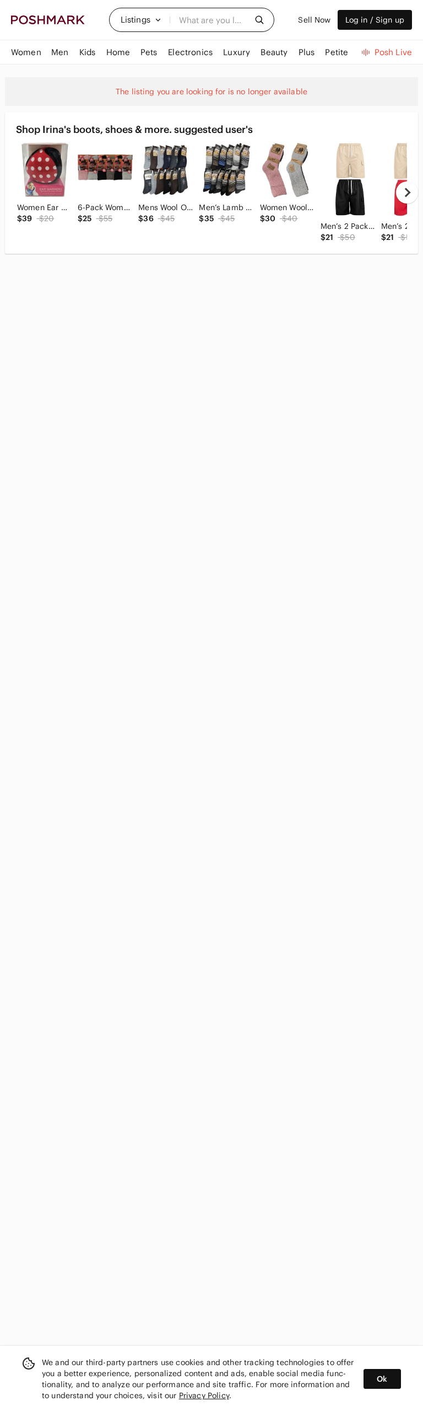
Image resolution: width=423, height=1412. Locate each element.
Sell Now (314, 20)
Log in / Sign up (374, 20)
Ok (382, 1379)
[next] (407, 192)
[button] (141, 19)
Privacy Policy (204, 1395)
